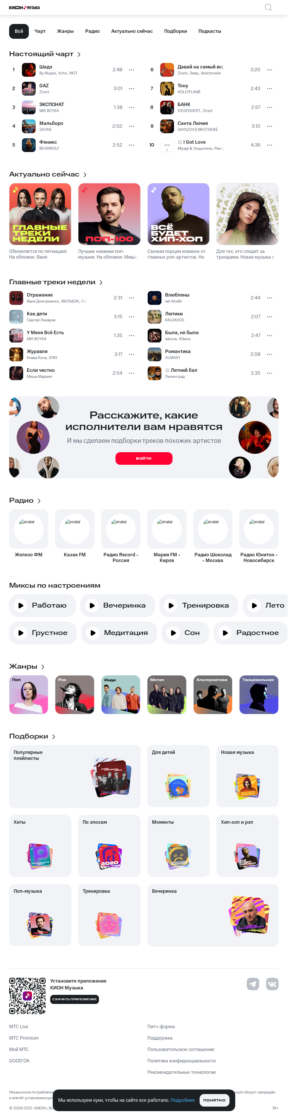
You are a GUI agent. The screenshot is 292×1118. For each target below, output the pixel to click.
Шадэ (45, 67)
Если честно (41, 370)
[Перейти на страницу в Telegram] (253, 984)
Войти (144, 458)
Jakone (171, 339)
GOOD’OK (19, 1061)
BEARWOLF (49, 148)
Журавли (37, 351)
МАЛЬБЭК (70, 301)
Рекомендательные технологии (181, 1072)
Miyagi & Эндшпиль (195, 148)
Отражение (40, 295)
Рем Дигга (223, 148)
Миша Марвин (39, 377)
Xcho (62, 73)
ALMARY (172, 358)
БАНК (184, 104)
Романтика (178, 351)
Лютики (174, 314)
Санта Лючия (193, 123)
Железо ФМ (28, 555)
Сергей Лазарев (41, 320)
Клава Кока (36, 358)
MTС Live (18, 1026)
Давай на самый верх (201, 67)
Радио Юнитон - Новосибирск (258, 557)
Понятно (214, 1100)
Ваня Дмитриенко (43, 301)
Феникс (48, 142)
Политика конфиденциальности (181, 1061)
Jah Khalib (173, 301)
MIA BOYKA (49, 111)
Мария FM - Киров (167, 557)
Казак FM (75, 555)
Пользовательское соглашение (180, 1049)
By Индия (47, 73)
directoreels (211, 73)
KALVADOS (174, 320)
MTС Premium (24, 1038)
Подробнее (183, 1100)
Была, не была (182, 332)
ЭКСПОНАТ (51, 104)
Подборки (175, 31)
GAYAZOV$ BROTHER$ (198, 130)
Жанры (65, 31)
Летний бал (184, 370)
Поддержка (160, 1038)
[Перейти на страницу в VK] (272, 984)
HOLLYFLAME (189, 92)
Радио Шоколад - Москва (213, 557)
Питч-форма (161, 1026)
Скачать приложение (74, 999)
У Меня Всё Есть (45, 332)
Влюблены (177, 295)
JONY (53, 358)
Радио (92, 31)
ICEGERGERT (189, 111)
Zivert (44, 92)
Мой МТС (19, 1049)
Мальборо (51, 123)
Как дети (37, 314)
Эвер (194, 73)
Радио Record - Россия (121, 557)
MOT (73, 73)
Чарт (40, 31)
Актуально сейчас (132, 31)
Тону (183, 85)
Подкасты (209, 31)
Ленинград (175, 377)
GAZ (44, 85)
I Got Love (194, 142)
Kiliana (184, 339)
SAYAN (45, 130)
